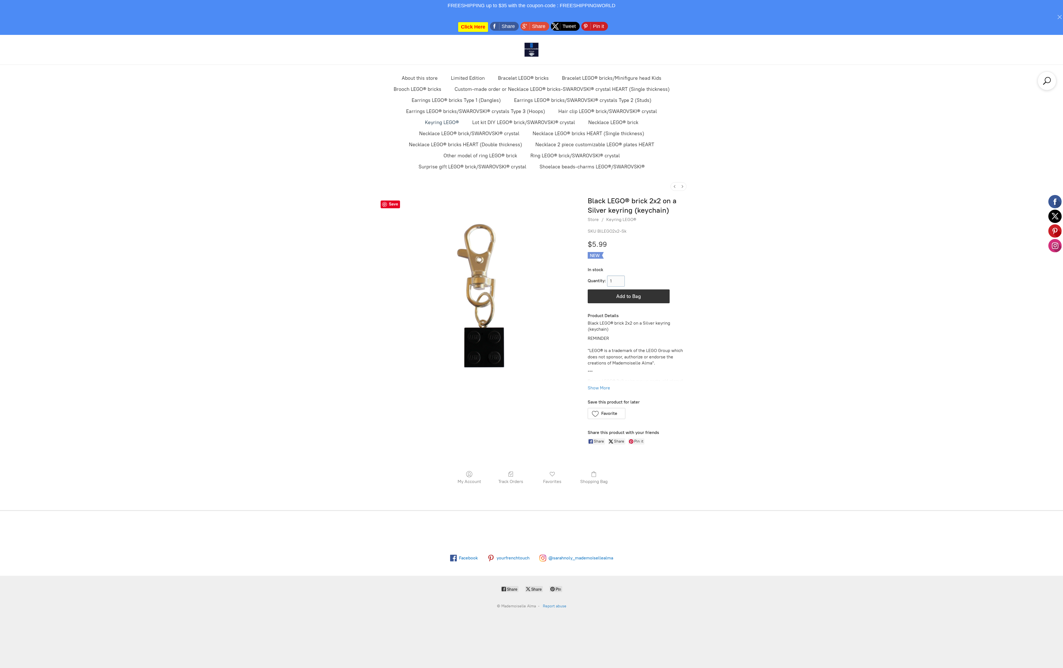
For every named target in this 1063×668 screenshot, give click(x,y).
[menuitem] (674, 187)
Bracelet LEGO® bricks (523, 78)
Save (393, 204)
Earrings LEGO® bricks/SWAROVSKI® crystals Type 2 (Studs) (582, 100)
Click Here (473, 27)
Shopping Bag (594, 481)
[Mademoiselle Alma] (531, 50)
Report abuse (554, 606)
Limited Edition (468, 78)
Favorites (552, 481)
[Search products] (1047, 81)
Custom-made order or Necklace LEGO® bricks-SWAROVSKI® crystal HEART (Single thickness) (562, 89)
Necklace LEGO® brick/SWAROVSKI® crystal (469, 133)
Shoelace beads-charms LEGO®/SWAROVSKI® (592, 167)
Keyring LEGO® (442, 122)
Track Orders (510, 481)
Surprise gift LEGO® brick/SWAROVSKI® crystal (472, 167)
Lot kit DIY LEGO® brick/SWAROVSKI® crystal (523, 122)
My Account (469, 481)
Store (593, 219)
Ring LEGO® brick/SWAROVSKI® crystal (575, 156)
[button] (607, 413)
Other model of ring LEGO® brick (480, 156)
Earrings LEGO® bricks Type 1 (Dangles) (456, 100)
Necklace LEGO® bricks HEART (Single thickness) (588, 133)
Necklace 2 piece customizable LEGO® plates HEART (594, 145)
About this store (420, 78)
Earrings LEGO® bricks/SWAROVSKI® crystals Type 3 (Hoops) (475, 111)
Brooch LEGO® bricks (417, 89)
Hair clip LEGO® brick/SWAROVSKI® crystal (607, 111)
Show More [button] (599, 387)
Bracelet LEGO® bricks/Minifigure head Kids (611, 78)
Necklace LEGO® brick (613, 122)
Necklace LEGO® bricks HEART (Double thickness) (465, 145)
